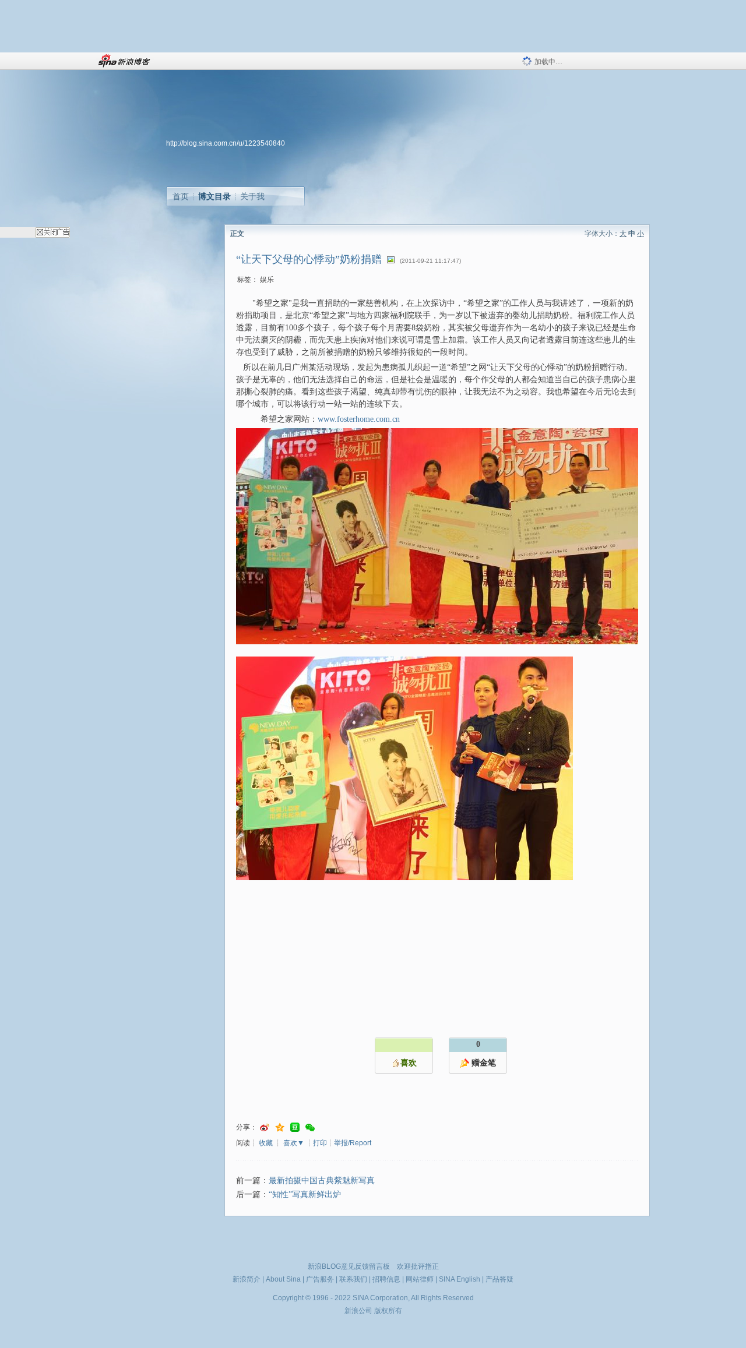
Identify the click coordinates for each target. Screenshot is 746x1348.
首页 (181, 196)
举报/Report (352, 1143)
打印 (320, 1143)
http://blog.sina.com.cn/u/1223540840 (225, 143)
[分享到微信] (310, 1127)
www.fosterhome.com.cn (359, 419)
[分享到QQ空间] (279, 1127)
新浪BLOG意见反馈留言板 (349, 1266)
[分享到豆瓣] (295, 1127)
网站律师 (420, 1279)
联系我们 (353, 1279)
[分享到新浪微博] (264, 1127)
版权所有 (388, 1311)
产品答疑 (499, 1279)
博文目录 (214, 196)
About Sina (283, 1279)
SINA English (459, 1279)
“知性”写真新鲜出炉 (305, 1194)
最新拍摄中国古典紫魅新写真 (322, 1180)
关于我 (252, 196)
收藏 (266, 1143)
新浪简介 (247, 1279)
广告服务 (320, 1279)
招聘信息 (386, 1279)
